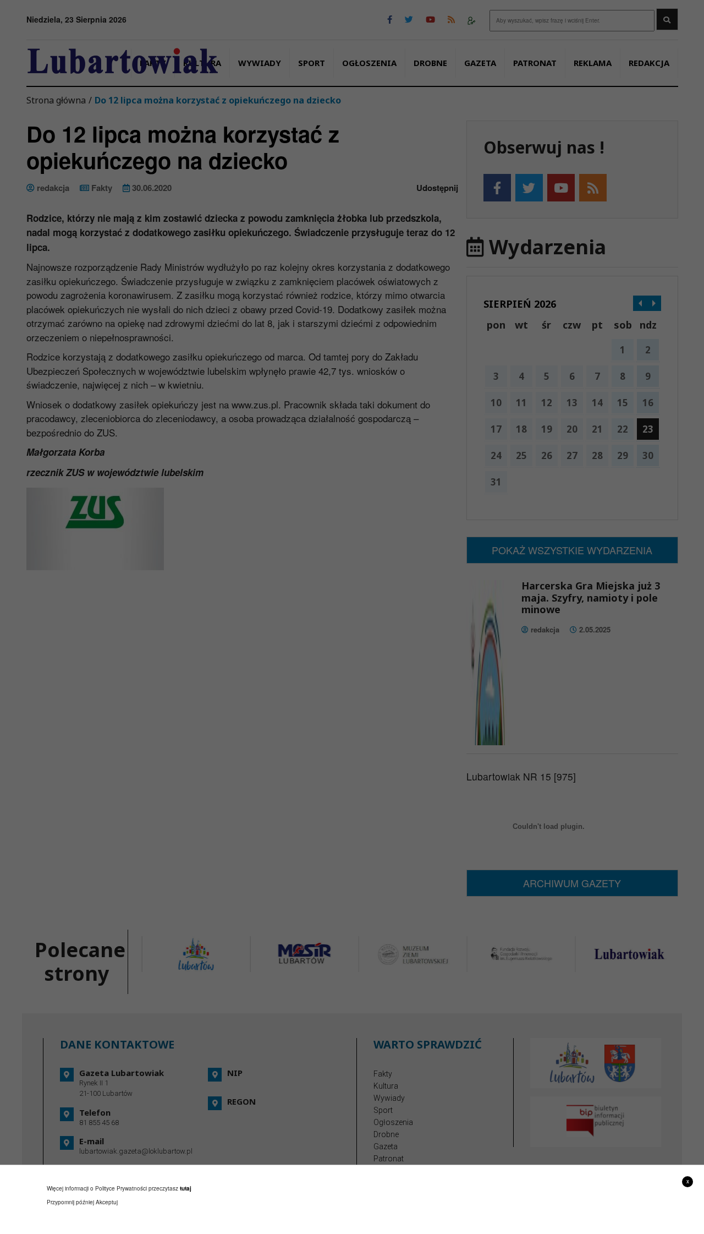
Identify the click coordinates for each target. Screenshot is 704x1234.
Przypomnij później (70, 1202)
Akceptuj (107, 1202)
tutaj (185, 1188)
